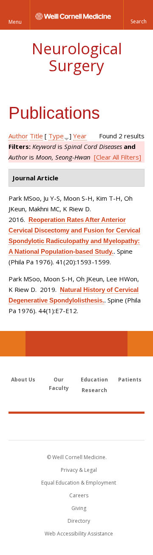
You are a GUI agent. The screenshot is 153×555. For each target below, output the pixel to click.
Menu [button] (15, 21)
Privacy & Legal (79, 470)
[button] (138, 15)
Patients (130, 379)
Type (56, 136)
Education (94, 379)
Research (94, 390)
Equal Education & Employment (78, 482)
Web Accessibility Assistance (79, 533)
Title (36, 136)
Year (80, 136)
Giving (78, 508)
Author (18, 136)
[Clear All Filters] (117, 157)
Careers (78, 495)
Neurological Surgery (76, 57)
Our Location (13, 343)
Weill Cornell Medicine (76, 426)
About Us (23, 379)
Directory (79, 520)
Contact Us (140, 343)
